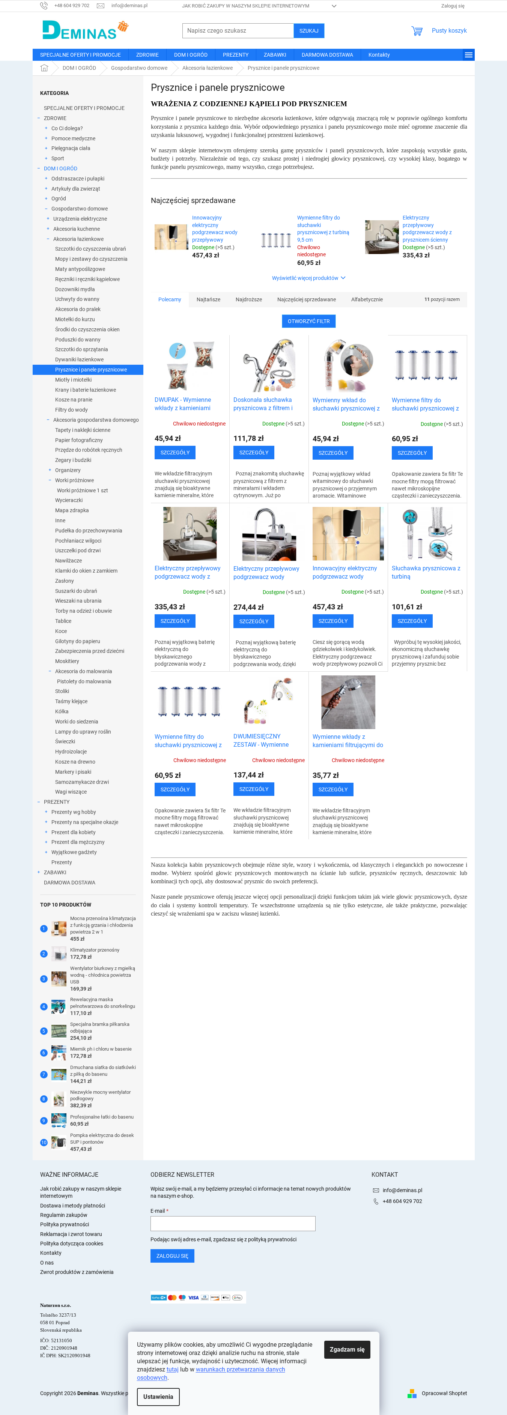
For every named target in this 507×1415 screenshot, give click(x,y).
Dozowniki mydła (75, 289)
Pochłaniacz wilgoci (78, 541)
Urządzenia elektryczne (80, 219)
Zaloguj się (172, 1256)
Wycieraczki (69, 500)
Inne (60, 520)
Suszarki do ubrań (76, 591)
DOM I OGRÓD (60, 168)
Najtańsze (208, 299)
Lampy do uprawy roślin (83, 732)
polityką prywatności (272, 1239)
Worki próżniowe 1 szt (82, 490)
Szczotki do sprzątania (81, 349)
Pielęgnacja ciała (70, 148)
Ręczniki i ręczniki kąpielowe (87, 279)
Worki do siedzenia (76, 722)
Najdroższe (249, 299)
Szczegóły (175, 453)
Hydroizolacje (71, 752)
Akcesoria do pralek (78, 309)
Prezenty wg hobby (73, 812)
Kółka (62, 711)
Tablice (63, 621)
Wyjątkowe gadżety (74, 852)
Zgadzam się (347, 1349)
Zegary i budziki (73, 460)
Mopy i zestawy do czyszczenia (91, 259)
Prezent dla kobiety (73, 832)
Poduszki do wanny (78, 340)
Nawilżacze (68, 561)
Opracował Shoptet (444, 1393)
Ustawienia (158, 1396)
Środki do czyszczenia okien (87, 329)
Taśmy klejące (71, 701)
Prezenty (61, 862)
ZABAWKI (55, 872)
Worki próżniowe (74, 480)
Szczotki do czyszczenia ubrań (90, 249)
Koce (61, 631)
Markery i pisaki (73, 772)
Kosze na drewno (75, 762)
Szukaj (309, 31)
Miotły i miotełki (73, 380)
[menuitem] (80, 55)
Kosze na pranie (73, 400)
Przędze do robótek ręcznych (88, 450)
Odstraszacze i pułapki (77, 179)
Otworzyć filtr (309, 321)
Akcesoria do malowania (83, 671)
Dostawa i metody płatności (72, 1206)
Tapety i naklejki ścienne (82, 430)
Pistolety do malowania (84, 681)
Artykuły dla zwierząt (75, 189)
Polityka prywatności (64, 1224)
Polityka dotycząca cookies (71, 1244)
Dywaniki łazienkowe (79, 359)
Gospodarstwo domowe (79, 209)
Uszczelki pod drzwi (78, 550)
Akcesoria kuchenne (76, 229)
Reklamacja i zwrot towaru (71, 1234)
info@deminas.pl (402, 1190)
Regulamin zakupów (63, 1215)
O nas (47, 1263)
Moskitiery (67, 661)
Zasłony (64, 581)
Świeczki (65, 741)
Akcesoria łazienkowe (78, 239)
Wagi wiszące (71, 792)
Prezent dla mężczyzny (78, 842)
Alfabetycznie (367, 299)
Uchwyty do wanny (77, 299)
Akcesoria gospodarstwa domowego (96, 420)
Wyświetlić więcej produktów (305, 278)
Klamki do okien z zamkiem (86, 571)
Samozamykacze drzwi (82, 782)
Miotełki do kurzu (75, 319)
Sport (57, 158)
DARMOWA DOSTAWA (69, 883)
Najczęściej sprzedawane (306, 299)
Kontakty (51, 1253)
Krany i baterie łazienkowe (85, 390)
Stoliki (62, 691)
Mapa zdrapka (72, 510)
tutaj (173, 1369)
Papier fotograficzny (79, 440)
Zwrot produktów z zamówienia (77, 1272)
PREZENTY (56, 802)
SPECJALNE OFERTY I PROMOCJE (84, 108)
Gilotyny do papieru (77, 641)
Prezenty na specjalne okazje (84, 822)
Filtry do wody (71, 410)
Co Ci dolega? (67, 128)
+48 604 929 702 (402, 1201)
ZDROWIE (55, 118)
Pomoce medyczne (73, 138)
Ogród (58, 198)
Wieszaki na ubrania (78, 601)
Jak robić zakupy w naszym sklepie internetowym (245, 6)
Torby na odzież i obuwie (83, 611)
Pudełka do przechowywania (88, 531)
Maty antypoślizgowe (80, 269)
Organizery (68, 470)
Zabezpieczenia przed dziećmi (89, 651)
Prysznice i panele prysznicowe (91, 370)
